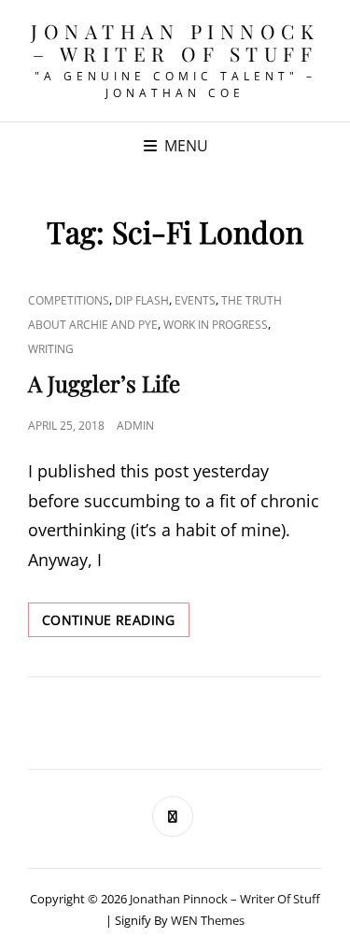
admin (135, 425)
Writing (51, 349)
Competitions (68, 300)
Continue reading (115, 623)
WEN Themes (208, 920)
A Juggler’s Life (104, 383)
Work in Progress (215, 325)
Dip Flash (142, 300)
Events (195, 300)
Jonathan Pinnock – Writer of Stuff (175, 42)
